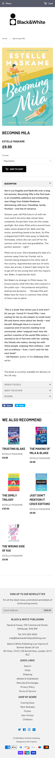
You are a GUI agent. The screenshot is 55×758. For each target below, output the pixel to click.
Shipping (27, 674)
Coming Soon (27, 702)
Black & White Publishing (30, 738)
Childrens (27, 719)
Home (4, 38)
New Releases (27, 707)
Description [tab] (10, 184)
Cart (50, 3)
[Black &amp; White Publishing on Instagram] (29, 730)
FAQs (27, 670)
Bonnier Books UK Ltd (27, 647)
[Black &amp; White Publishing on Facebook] (24, 730)
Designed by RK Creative (26, 742)
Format (5, 155)
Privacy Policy (27, 687)
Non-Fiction (27, 715)
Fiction (27, 711)
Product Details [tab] (12, 384)
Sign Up (47, 610)
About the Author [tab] (13, 390)
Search (27, 666)
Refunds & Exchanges (27, 683)
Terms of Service (27, 691)
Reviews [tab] (8, 396)
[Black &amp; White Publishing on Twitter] (19, 730)
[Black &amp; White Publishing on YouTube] (34, 730)
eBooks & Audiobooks (27, 678)
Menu (8, 3)
